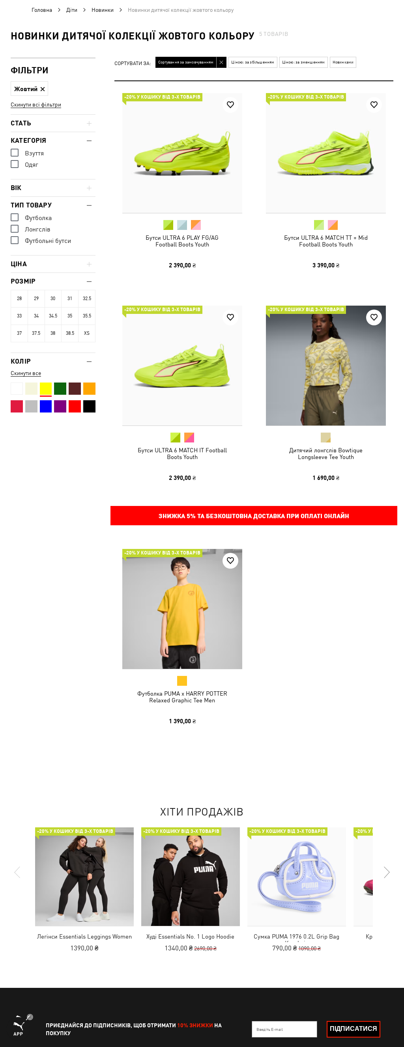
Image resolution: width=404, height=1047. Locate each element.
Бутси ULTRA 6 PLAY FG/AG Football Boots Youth (182, 241)
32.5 (87, 298)
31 (69, 298)
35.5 (87, 316)
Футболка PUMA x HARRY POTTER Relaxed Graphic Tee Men (182, 697)
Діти (71, 10)
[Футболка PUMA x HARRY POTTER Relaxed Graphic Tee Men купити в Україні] (182, 609)
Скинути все (26, 373)
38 (52, 333)
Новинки (103, 10)
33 (19, 316)
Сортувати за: (132, 63)
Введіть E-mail (269, 1029)
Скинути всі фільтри (36, 104)
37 (19, 333)
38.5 (70, 333)
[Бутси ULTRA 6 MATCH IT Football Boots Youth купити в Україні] (182, 366)
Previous (18, 872)
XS (87, 333)
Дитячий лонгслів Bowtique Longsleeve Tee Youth (325, 453)
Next (386, 872)
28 (19, 298)
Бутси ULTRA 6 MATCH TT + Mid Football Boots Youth (325, 241)
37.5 (36, 333)
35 (69, 316)
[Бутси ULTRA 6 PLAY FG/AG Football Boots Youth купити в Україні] (182, 153)
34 (36, 316)
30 (52, 298)
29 (36, 298)
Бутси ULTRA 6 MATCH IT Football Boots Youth (182, 453)
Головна (42, 10)
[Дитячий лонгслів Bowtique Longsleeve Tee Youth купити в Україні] (326, 366)
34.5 (53, 316)
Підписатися (353, 1028)
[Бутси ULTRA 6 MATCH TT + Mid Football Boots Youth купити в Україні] (326, 153)
